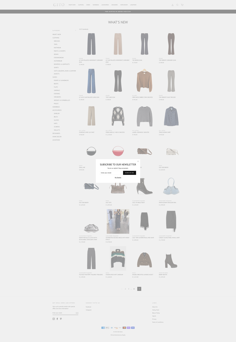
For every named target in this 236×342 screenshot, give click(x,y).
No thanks (118, 177)
